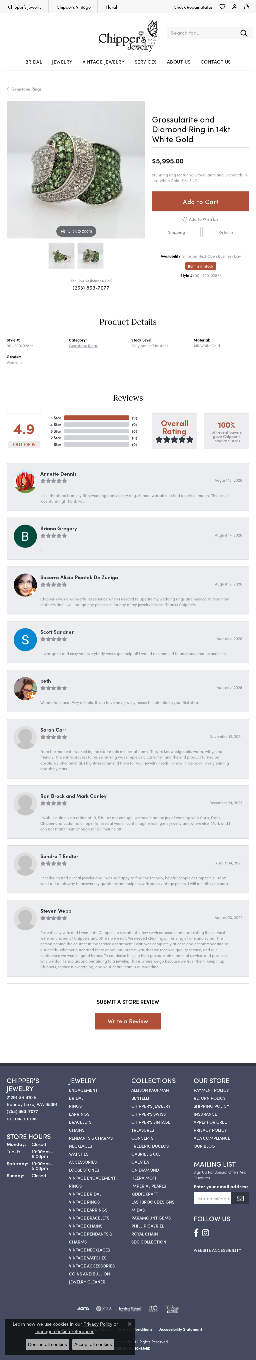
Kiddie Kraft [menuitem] (144, 1194)
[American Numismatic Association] (172, 1309)
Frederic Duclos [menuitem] (150, 1146)
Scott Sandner (57, 631)
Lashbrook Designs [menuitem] (152, 1202)
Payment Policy (211, 1090)
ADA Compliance (212, 1138)
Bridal (33, 61)
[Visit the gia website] (104, 1309)
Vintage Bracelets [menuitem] (89, 1218)
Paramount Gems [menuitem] (151, 1218)
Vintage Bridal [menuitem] (85, 1194)
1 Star (56, 444)
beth (45, 680)
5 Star (55, 417)
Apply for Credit (212, 1122)
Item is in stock (200, 266)
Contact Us (216, 61)
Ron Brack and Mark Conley (73, 795)
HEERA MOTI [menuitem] (143, 1178)
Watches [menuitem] (78, 1154)
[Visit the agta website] (83, 1309)
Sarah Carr (53, 729)
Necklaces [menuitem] (80, 1146)
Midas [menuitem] (138, 1210)
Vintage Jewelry (104, 61)
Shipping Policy (211, 1106)
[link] (24, 6)
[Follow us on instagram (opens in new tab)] (205, 1233)
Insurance (205, 1114)
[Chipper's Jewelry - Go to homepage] (128, 33)
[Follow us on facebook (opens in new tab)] (196, 1233)
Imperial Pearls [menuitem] (148, 1186)
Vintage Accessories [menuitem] (92, 1265)
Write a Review (128, 1021)
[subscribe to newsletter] (240, 1198)
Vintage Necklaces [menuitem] (89, 1249)
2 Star (56, 437)
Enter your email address (221, 1186)
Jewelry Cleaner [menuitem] (87, 1281)
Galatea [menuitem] (140, 1162)
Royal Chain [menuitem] (144, 1234)
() (134, 417)
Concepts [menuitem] (142, 1138)
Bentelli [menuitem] (140, 1098)
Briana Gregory (58, 528)
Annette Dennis (58, 473)
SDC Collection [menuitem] (148, 1242)
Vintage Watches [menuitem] (87, 1257)
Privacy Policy (210, 1130)
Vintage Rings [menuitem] (84, 1202)
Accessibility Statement (180, 1329)
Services (146, 61)
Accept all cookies (93, 1344)
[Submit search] (244, 33)
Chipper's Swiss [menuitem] (148, 1114)
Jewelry (62, 61)
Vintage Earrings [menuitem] (88, 1210)
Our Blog (204, 1146)
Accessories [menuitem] (83, 1162)
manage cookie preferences (64, 1331)
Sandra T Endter (59, 855)
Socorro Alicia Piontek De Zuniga (79, 576)
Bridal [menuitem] (76, 1098)
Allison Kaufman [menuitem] (150, 1090)
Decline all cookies (47, 1344)
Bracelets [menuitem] (80, 1122)
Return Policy (210, 1098)
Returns (226, 232)
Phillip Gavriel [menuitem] (147, 1226)
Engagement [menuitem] (83, 1090)
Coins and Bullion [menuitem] (89, 1273)
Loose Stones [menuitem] (84, 1170)
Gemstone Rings (26, 89)
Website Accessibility (217, 1250)
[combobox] (201, 33)
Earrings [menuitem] (79, 1114)
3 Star (56, 431)
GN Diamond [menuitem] (145, 1170)
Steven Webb (55, 910)
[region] (76, 170)
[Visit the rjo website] (153, 1309)
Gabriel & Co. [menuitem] (145, 1154)
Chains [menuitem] (76, 1130)
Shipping (176, 232)
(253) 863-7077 (91, 287)
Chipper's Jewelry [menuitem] (151, 1106)
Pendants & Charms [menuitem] (91, 1138)
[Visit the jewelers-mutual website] (130, 1309)
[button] (222, 6)
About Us (179, 61)
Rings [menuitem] (75, 1106)
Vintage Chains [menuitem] (85, 1226)
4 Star (55, 424)
